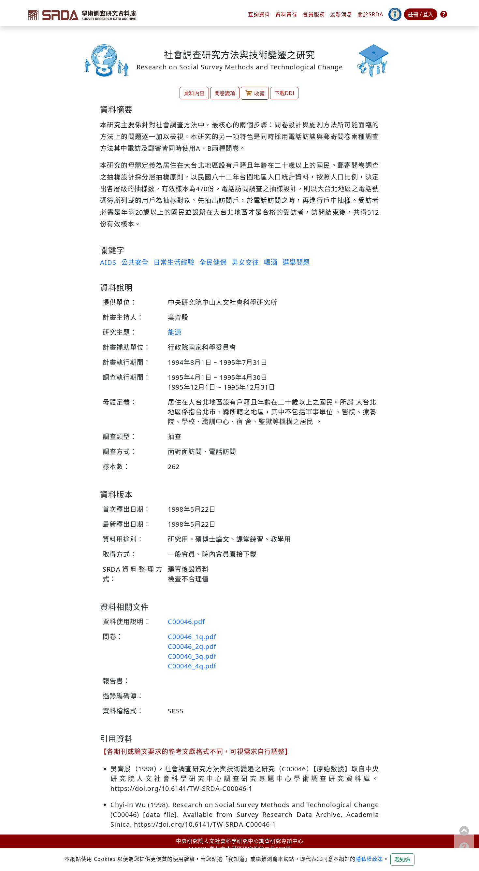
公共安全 (135, 262)
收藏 (259, 93)
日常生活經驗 (174, 262)
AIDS (108, 262)
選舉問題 (296, 262)
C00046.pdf (186, 621)
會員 (314, 14)
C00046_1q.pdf (192, 636)
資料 (286, 14)
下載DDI (284, 93)
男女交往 (245, 262)
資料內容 (194, 93)
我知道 (402, 859)
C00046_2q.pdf (192, 646)
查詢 (259, 14)
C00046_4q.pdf (192, 666)
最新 (341, 14)
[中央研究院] (395, 14)
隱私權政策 (369, 859)
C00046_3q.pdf (192, 656)
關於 (370, 14)
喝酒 (271, 262)
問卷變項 (224, 93)
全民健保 (213, 262)
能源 (174, 332)
